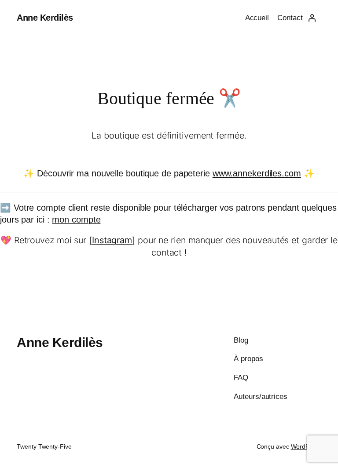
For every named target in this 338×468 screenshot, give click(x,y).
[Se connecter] (311, 18)
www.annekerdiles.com (257, 173)
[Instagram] (112, 240)
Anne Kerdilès (45, 17)
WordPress (306, 446)
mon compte (76, 219)
